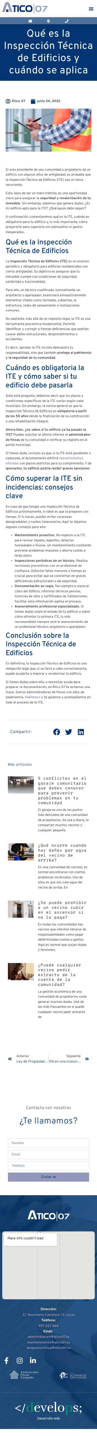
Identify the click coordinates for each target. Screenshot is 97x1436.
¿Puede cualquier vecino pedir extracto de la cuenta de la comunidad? (59, 975)
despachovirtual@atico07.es (49, 1348)
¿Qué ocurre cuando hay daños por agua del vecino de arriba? (62, 853)
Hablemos (32, 697)
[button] (91, 8)
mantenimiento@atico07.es (48, 1342)
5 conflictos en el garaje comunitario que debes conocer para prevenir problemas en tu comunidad (62, 791)
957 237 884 (48, 1326)
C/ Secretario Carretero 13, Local (48, 1315)
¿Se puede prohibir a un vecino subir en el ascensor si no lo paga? (62, 910)
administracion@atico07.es (48, 1337)
